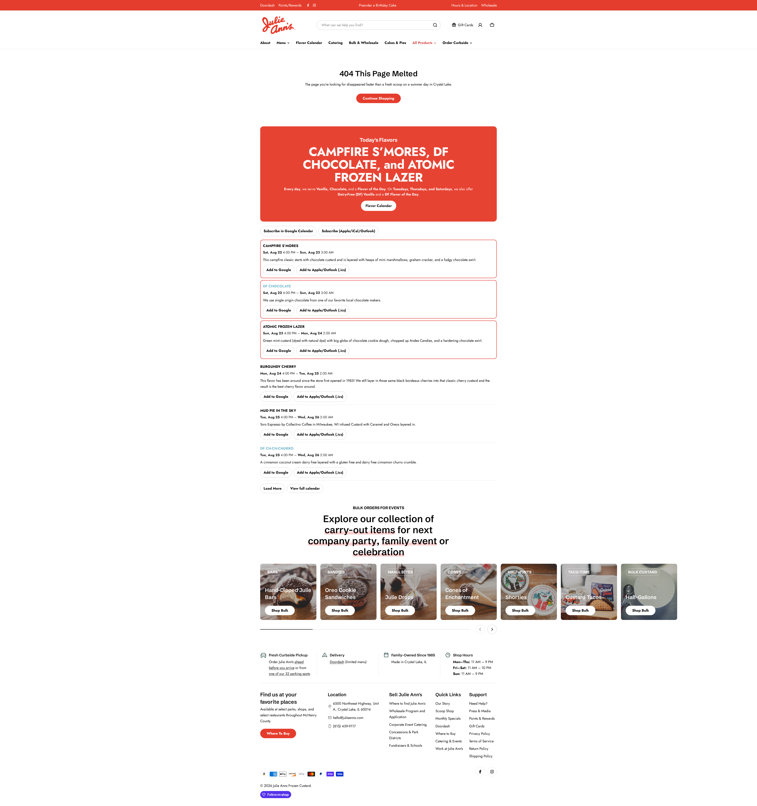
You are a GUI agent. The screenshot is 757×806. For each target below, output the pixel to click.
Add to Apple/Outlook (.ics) (323, 269)
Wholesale (489, 5)
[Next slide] (492, 629)
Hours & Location (464, 5)
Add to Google (278, 269)
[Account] (480, 25)
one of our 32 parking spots (289, 673)
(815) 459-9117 (344, 726)
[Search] (435, 25)
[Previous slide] (480, 629)
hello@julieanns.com (348, 717)
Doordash (267, 5)
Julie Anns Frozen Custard (292, 785)
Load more (273, 488)
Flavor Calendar (378, 205)
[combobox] (378, 25)
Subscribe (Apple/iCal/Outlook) (348, 231)
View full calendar (305, 488)
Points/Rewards (290, 5)
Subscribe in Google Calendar (288, 231)
